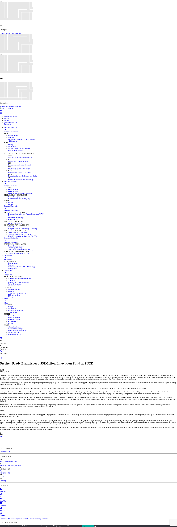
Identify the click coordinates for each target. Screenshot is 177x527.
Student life (12, 280)
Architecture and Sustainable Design (20, 157)
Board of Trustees (14, 318)
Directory (3, 481)
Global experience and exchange (18, 282)
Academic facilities (14, 289)
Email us (3, 477)
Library (10, 145)
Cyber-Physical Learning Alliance (19, 148)
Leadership (11, 316)
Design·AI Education (11, 132)
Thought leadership (14, 327)
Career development (14, 284)
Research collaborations (16, 246)
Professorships (13, 321)
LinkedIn (3, 506)
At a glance (12, 308)
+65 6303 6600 (5, 473)
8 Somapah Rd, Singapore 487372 (11, 465)
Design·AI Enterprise (11, 242)
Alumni (6, 118)
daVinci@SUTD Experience (17, 232)
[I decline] (95, 526)
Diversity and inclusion (15, 310)
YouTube (3, 501)
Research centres (13, 191)
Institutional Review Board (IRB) (19, 199)
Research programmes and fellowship (20, 193)
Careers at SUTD (13, 332)
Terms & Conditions (29, 519)
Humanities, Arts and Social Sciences (20, 172)
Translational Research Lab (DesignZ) (20, 249)
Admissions (8, 259)
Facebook (3, 491)
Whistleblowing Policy (15, 519)
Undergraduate (13, 135)
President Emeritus (14, 319)
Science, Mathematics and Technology (20, 180)
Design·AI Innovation (11, 210)
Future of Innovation (15, 216)
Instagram (3, 515)
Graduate (11, 137)
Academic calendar (10, 117)
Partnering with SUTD (15, 334)
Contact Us (4, 519)
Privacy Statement (42, 519)
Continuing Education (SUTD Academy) (21, 267)
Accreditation (12, 146)
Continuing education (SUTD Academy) (21, 139)
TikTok (2, 510)
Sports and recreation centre (17, 293)
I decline (91, 526)
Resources (7, 124)
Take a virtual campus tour (8, 462)
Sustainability (12, 312)
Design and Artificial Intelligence (19, 161)
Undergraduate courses (15, 150)
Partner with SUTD (10, 122)
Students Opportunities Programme (19, 278)
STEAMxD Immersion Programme (19, 234)
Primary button (5, 33)
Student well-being (14, 286)
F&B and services (14, 295)
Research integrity (14, 197)
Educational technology (15, 218)
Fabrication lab (13, 219)
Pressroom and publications (17, 330)
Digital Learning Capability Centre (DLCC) (22, 236)
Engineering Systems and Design (19, 168)
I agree (85, 526)
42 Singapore (12, 141)
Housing (11, 291)
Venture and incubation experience (19, 253)
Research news (13, 189)
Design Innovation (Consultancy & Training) (22, 229)
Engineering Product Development (19, 165)
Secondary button (15, 33)
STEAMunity (12, 227)
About (6, 303)
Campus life (8, 275)
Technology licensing (15, 248)
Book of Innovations (15, 223)
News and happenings (15, 329)
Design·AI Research (10, 186)
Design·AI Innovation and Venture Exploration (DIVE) (26, 214)
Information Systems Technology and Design (22, 176)
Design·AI (11, 307)
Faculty (6, 120)
